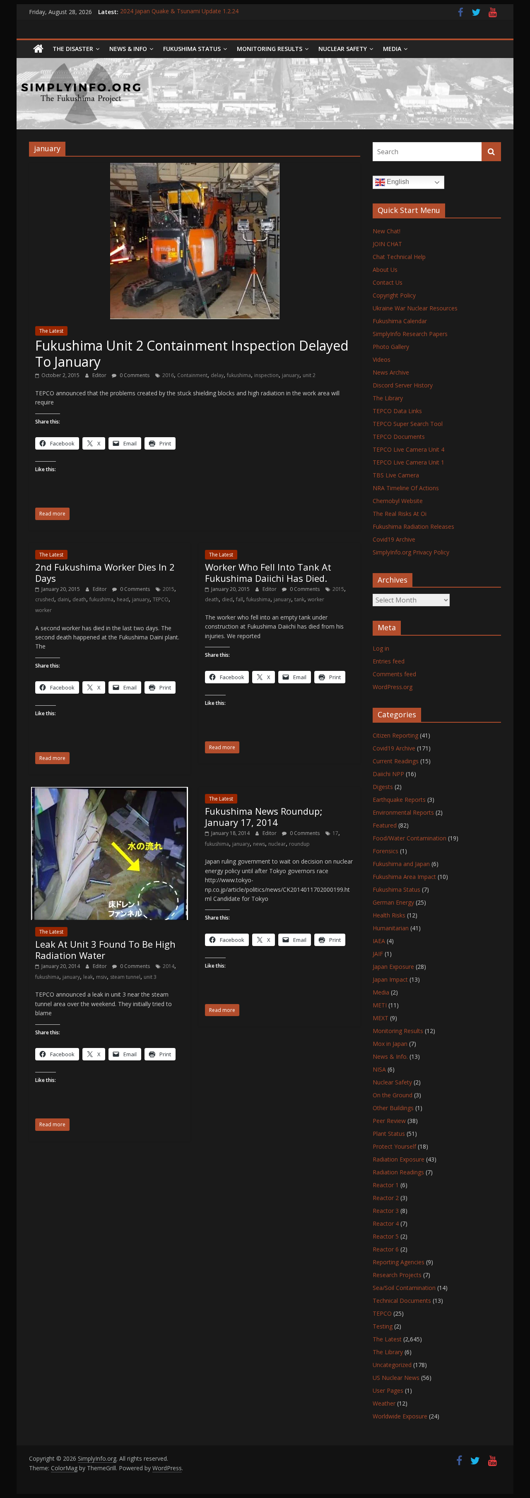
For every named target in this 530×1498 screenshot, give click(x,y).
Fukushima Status (192, 49)
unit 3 (150, 976)
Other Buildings (393, 1108)
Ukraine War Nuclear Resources (415, 308)
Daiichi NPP (388, 774)
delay (217, 375)
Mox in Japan (390, 1044)
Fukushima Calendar (400, 321)
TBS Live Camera (396, 475)
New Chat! (386, 231)
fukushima (239, 375)
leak (88, 976)
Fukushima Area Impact (404, 877)
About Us (385, 269)
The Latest (51, 330)
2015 (168, 589)
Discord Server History (403, 385)
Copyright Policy (394, 295)
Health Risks (389, 915)
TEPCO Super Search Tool (408, 424)
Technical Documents (402, 1300)
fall (239, 599)
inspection (266, 375)
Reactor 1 (386, 1185)
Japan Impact (390, 979)
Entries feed (389, 661)
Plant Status (389, 1133)
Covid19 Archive (394, 539)
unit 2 (309, 375)
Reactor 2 (386, 1198)
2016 (168, 375)
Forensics (385, 851)
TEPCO (161, 599)
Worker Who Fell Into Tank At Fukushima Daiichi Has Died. (268, 572)
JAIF (378, 954)
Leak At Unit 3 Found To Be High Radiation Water (105, 949)
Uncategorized (392, 1365)
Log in (381, 648)
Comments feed (394, 674)
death (79, 599)
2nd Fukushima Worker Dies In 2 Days (105, 572)
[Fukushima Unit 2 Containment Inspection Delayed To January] (194, 167)
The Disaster (73, 49)
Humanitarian (391, 928)
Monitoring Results (269, 49)
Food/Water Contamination (409, 838)
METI (380, 1005)
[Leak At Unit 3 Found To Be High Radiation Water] (109, 791)
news (259, 843)
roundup (299, 843)
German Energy (393, 902)
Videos (381, 359)
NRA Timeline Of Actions (406, 488)
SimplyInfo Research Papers (410, 334)
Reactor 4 (386, 1223)
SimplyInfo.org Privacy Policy (411, 552)
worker (43, 610)
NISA (379, 1069)
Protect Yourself (394, 1146)
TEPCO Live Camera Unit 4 (408, 449)
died (227, 599)
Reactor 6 (386, 1249)
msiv (101, 976)
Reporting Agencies (398, 1262)
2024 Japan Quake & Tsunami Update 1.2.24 (179, 12)
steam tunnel (125, 976)
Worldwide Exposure (400, 1416)
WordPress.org (392, 687)
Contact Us (387, 282)
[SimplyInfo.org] (38, 49)
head (123, 599)
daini (63, 599)
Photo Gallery (391, 347)
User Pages (388, 1390)
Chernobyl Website (398, 501)
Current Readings (396, 761)
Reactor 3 (386, 1211)
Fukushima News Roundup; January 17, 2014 (264, 816)
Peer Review (389, 1121)
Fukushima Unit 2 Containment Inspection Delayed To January (192, 353)
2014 (168, 966)
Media (381, 992)
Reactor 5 (386, 1236)
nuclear (277, 843)
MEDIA (392, 49)
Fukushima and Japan (401, 864)
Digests (383, 787)
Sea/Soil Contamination (404, 1288)
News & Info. (390, 1056)
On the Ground (392, 1095)
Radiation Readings (398, 1172)
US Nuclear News (396, 1378)
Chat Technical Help (399, 257)
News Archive (391, 372)
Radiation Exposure (398, 1159)
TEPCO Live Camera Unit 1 (408, 462)
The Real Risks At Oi (399, 514)
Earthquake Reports (399, 799)
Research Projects (397, 1275)
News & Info (128, 49)
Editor (100, 375)
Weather (384, 1403)
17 (335, 833)
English (397, 181)
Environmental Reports (403, 812)
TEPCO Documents (399, 436)
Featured (385, 825)
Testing (383, 1326)
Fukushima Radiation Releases (413, 526)
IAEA (379, 941)
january (290, 375)
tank (299, 599)
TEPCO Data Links (397, 411)
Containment (192, 375)
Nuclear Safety (342, 49)
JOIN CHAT (387, 244)
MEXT (380, 1018)
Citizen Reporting (395, 735)
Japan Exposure (393, 966)
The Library (388, 398)
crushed (44, 599)
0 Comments (133, 375)
